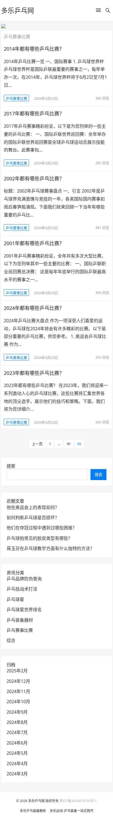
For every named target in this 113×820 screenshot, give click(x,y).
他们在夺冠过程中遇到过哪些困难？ (42, 528)
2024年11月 (18, 691)
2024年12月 (18, 681)
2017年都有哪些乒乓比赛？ (34, 113)
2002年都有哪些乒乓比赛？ (34, 178)
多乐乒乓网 (17, 10)
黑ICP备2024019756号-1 (78, 801)
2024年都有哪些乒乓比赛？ (34, 308)
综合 (11, 640)
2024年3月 (17, 774)
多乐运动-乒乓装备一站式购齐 (72, 810)
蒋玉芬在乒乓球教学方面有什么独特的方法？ (50, 548)
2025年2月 (17, 671)
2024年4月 (17, 764)
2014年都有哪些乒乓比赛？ (34, 48)
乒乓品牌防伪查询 (24, 579)
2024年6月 (17, 743)
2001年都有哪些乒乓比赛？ (34, 243)
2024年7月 (17, 732)
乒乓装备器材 (20, 620)
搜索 (11, 466)
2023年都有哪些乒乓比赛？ (34, 373)
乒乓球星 (15, 599)
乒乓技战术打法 (22, 589)
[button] (98, 11)
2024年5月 (17, 753)
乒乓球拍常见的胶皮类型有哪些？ (39, 538)
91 (69, 443)
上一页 (37, 443)
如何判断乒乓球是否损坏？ (33, 518)
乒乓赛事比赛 (16, 98)
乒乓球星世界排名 (24, 610)
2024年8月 (17, 722)
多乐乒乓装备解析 (33, 810)
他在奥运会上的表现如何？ (33, 507)
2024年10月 (18, 702)
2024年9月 (17, 712)
